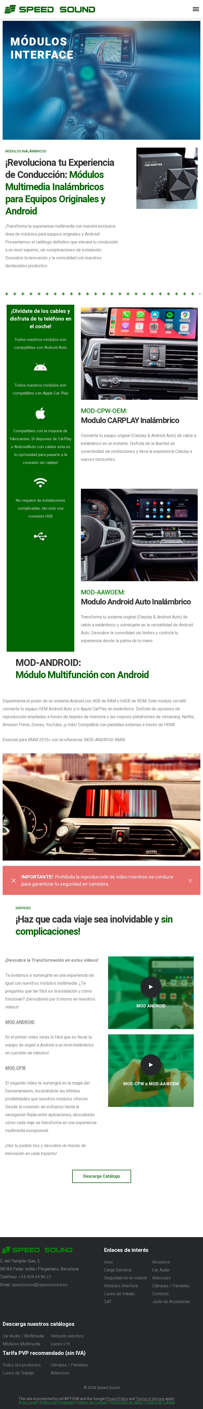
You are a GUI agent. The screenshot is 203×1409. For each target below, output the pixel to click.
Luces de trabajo (119, 1294)
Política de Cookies (92, 1402)
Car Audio (161, 1270)
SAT (108, 1302)
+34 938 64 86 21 (35, 1277)
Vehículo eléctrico (67, 1336)
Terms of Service (150, 1399)
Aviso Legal (28, 1402)
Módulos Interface (121, 1286)
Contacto (160, 1294)
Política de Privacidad (57, 1402)
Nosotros (161, 1262)
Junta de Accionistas (171, 1302)
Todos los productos (22, 1365)
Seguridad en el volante (125, 1278)
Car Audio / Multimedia (23, 1336)
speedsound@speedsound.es (39, 1285)
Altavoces (161, 1278)
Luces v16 (60, 1344)
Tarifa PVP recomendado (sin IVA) (44, 1353)
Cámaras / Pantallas (171, 1286)
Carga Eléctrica (117, 1270)
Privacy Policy (117, 1399)
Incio (108, 1262)
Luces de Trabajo (18, 1373)
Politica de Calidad (160, 1402)
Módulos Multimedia (21, 1344)
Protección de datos (126, 1402)
